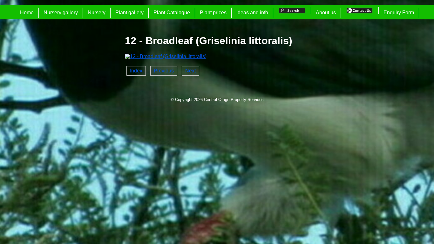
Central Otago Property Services (234, 99)
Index (136, 70)
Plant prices (213, 12)
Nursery (96, 12)
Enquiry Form (398, 12)
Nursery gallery (61, 12)
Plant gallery (129, 12)
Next (190, 70)
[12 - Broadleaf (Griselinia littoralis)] (166, 56)
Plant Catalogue (171, 12)
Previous (164, 70)
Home (27, 12)
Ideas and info (252, 12)
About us (326, 12)
